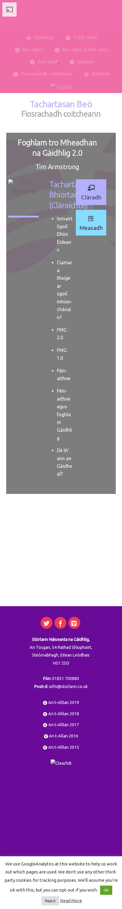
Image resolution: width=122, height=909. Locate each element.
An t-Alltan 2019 (63, 702)
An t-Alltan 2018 (63, 713)
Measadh (91, 228)
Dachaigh (43, 37)
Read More (71, 900)
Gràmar (84, 61)
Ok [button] (106, 890)
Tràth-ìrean (84, 37)
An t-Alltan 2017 (63, 724)
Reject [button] (50, 901)
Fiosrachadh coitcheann (46, 73)
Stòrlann (100, 73)
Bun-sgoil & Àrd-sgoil (84, 49)
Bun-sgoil (32, 49)
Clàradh (91, 197)
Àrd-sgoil (47, 61)
